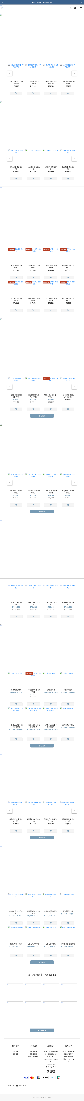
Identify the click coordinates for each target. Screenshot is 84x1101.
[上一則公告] (2, 2)
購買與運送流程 (33, 1057)
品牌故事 (15, 1051)
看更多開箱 (42, 1030)
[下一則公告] (81, 2)
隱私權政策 (33, 1054)
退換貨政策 (33, 1051)
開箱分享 (15, 1054)
